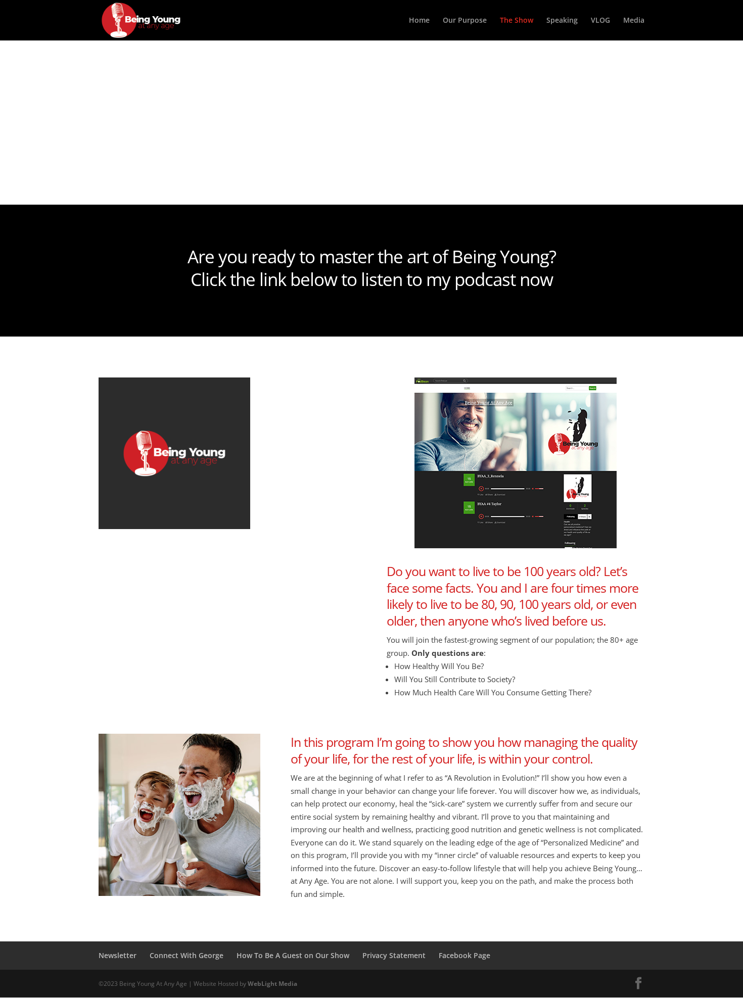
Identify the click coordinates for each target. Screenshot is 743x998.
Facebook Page (464, 955)
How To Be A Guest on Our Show (293, 955)
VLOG (600, 21)
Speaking (562, 21)
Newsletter (117, 955)
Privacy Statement (394, 955)
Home (419, 21)
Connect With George (186, 955)
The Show (516, 21)
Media (633, 21)
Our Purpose (465, 21)
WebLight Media (272, 983)
